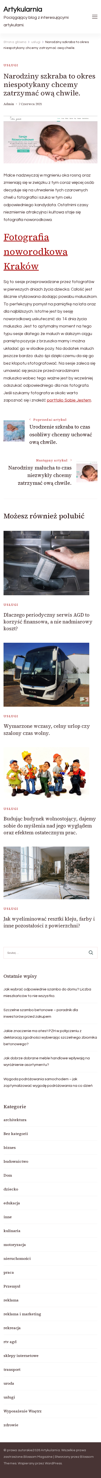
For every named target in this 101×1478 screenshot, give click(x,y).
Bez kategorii (16, 1133)
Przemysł (12, 1286)
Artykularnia (23, 9)
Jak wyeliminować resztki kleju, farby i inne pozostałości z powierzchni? (49, 922)
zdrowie (11, 1424)
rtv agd (10, 1341)
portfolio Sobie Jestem (69, 400)
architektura (15, 1119)
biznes (10, 1147)
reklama (11, 1300)
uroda (9, 1383)
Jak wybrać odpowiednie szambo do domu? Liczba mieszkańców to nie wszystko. (47, 992)
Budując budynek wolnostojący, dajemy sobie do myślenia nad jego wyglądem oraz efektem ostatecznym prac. (50, 825)
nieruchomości (17, 1258)
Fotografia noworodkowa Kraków (36, 251)
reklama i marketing (22, 1313)
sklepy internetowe (21, 1355)
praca (9, 1272)
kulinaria (12, 1230)
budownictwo (16, 1161)
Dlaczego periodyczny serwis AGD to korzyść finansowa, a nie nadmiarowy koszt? (48, 621)
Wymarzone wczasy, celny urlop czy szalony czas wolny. (47, 729)
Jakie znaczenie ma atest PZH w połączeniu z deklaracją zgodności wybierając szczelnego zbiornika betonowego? (50, 1037)
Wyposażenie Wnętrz (23, 1411)
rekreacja (12, 1327)
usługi (11, 65)
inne (8, 1216)
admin (9, 104)
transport (12, 1369)
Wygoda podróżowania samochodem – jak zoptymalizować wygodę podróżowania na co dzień (48, 1082)
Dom (8, 1175)
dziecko (11, 1189)
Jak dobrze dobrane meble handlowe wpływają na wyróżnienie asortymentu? (47, 1061)
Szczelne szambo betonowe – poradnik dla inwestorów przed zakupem (41, 1013)
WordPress (53, 1463)
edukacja (12, 1203)
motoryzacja (15, 1244)
